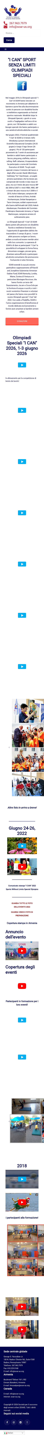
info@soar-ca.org (17, 1394)
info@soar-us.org (20, 26)
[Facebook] (22, 86)
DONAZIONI (22, 321)
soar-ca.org (15, 1397)
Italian (10, 1433)
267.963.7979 (18, 23)
